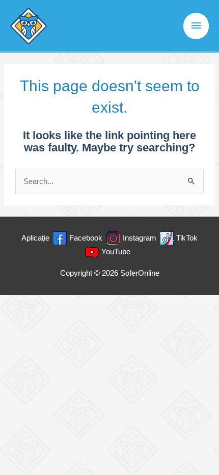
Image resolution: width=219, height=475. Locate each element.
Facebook (85, 238)
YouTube (115, 252)
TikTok (187, 238)
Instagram (139, 238)
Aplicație (35, 238)
